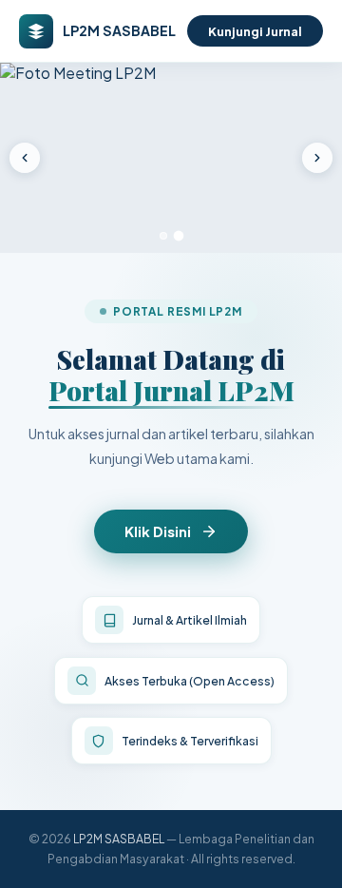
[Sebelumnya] (25, 158)
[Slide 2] (179, 236)
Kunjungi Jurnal (255, 31)
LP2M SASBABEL (118, 838)
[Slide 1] (163, 236)
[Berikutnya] (317, 158)
